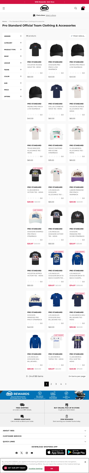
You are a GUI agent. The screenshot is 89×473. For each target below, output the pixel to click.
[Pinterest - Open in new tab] (22, 453)
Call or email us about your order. (22, 421)
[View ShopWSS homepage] (44, 8)
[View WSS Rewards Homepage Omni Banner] (44, 395)
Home (4, 21)
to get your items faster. (66, 410)
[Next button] (64, 2)
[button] (44, 15)
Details (29, 410)
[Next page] (66, 384)
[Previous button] (24, 2)
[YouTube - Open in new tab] (32, 453)
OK (52, 469)
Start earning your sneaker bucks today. (67, 421)
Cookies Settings (36, 469)
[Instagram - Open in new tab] (27, 453)
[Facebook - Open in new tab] (16, 453)
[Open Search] (75, 8)
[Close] (85, 462)
